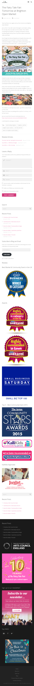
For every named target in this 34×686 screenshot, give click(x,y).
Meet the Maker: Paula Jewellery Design (12, 226)
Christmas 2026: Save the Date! (10, 217)
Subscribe (7, 254)
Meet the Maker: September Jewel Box (12, 230)
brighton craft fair (22, 125)
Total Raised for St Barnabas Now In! (11, 221)
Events (5, 18)
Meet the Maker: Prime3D (9, 235)
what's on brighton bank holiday (10, 130)
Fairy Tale (8, 18)
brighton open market (8, 127)
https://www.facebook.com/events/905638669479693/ (14, 118)
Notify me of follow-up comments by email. (13, 188)
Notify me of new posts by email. (11, 191)
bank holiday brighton (11, 125)
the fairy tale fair (18, 127)
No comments (16, 18)
